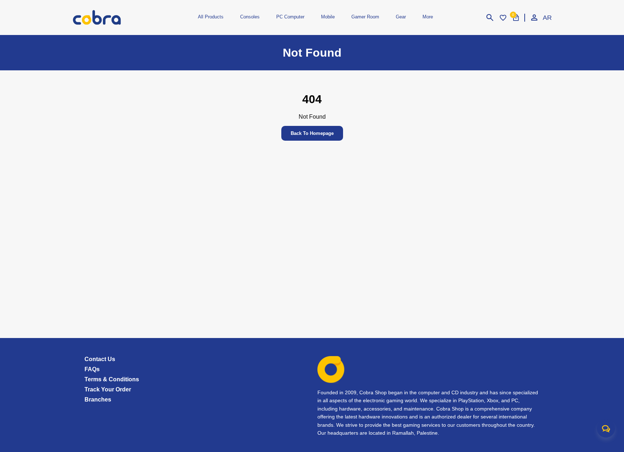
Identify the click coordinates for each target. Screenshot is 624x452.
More (427, 16)
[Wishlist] (503, 18)
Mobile (328, 16)
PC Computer (290, 16)
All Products (211, 16)
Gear (401, 16)
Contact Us (99, 359)
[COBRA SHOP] (109, 17)
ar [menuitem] (547, 17)
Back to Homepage (312, 133)
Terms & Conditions (111, 379)
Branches (97, 399)
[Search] (490, 18)
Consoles (250, 16)
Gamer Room (365, 16)
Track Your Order (107, 389)
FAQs (92, 369)
